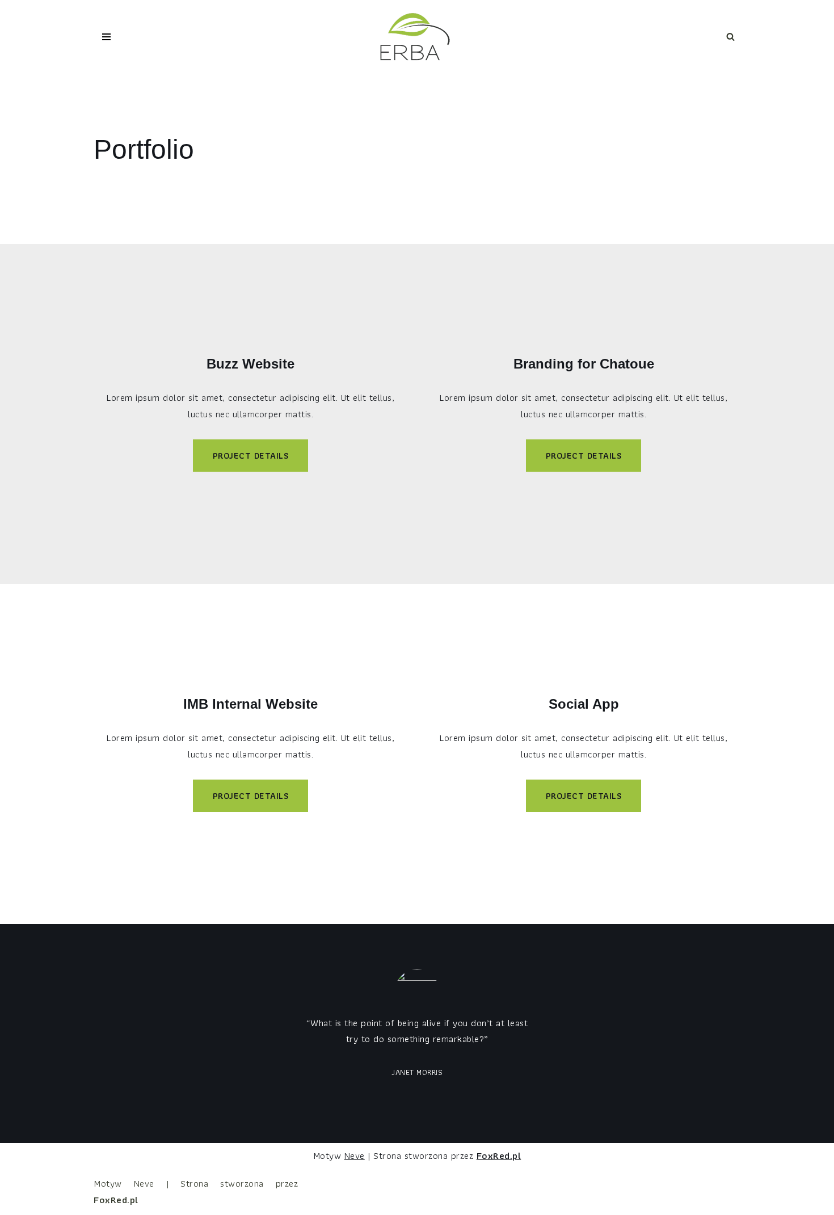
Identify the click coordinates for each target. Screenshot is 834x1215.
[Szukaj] (730, 36)
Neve (354, 1155)
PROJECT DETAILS (251, 455)
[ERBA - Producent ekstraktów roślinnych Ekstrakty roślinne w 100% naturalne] (417, 36)
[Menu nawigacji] (106, 37)
